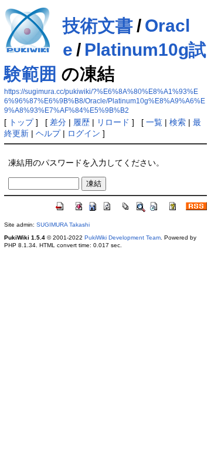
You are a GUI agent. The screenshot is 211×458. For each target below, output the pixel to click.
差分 (58, 122)
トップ (21, 122)
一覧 (154, 122)
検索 (177, 122)
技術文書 (98, 25)
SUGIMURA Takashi (63, 224)
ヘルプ (48, 133)
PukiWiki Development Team (122, 237)
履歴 (81, 122)
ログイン (83, 133)
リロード (113, 122)
